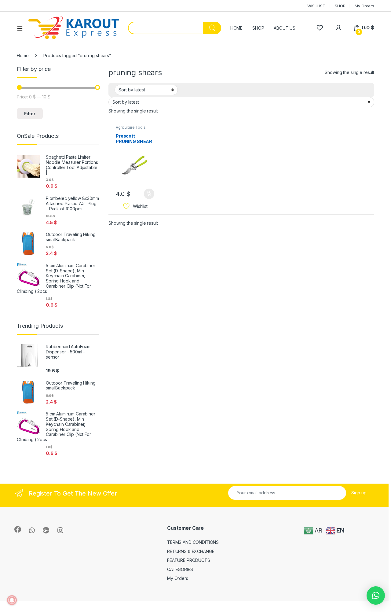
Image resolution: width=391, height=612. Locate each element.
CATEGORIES (180, 569)
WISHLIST (316, 5)
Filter (29, 113)
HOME (236, 28)
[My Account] (338, 28)
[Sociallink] (17, 529)
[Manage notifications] (12, 600)
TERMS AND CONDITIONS (193, 542)
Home (22, 55)
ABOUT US (284, 28)
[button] (376, 595)
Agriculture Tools (131, 127)
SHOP (340, 5)
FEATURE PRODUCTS (188, 560)
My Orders (364, 5)
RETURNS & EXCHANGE (190, 551)
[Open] (22, 28)
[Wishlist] (319, 28)
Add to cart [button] (149, 194)
